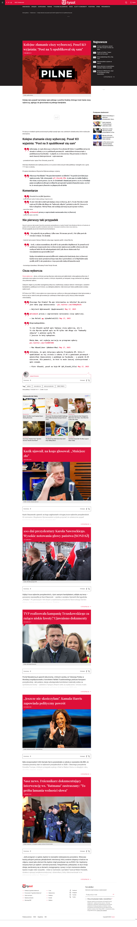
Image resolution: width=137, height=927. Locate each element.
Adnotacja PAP (28, 900)
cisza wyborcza (37, 386)
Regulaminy (40, 917)
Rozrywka (91, 7)
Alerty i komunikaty (80, 7)
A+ (9, 2)
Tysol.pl (113, 917)
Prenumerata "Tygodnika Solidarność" (33, 893)
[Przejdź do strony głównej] (67, 2)
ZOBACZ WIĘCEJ (61, 386)
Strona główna (25, 12)
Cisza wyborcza (27, 276)
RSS (46, 917)
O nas (50, 890)
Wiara (71, 7)
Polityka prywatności (27, 917)
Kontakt (50, 898)
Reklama (50, 900)
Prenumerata (105, 7)
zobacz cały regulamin (102, 910)
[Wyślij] (113, 894)
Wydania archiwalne (29, 898)
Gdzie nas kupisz (28, 895)
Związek (33, 7)
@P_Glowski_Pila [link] (59, 178)
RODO (34, 917)
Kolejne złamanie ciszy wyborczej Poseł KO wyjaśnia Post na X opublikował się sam (54, 12)
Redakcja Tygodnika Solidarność (32, 890)
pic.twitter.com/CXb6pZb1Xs (69, 305)
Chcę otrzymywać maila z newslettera (99, 899)
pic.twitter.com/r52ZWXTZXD (42, 343)
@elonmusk (34, 314)
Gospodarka (42, 7)
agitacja (29, 386)
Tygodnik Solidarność (60, 7)
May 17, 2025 (70, 309)
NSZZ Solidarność (19, 2)
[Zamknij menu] (2, 2)
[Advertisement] (68, 28)
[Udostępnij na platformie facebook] (86, 380)
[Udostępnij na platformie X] (89, 380)
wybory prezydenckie (49, 386)
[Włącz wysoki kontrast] (11, 2)
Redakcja (51, 895)
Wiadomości (26, 7)
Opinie (98, 7)
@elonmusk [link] (34, 212)
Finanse (49, 7)
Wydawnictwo (52, 893)
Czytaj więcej (108, 77)
